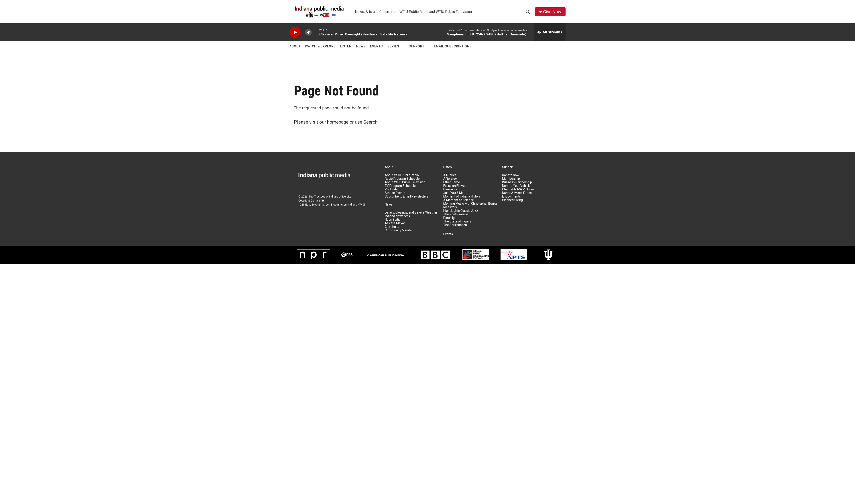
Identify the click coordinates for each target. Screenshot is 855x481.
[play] (295, 32)
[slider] (315, 32)
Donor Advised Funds (517, 193)
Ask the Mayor (395, 223)
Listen (346, 46)
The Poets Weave (455, 214)
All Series (449, 175)
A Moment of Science (458, 200)
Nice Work (450, 207)
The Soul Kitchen (455, 225)
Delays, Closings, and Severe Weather (411, 212)
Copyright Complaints (311, 200)
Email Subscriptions (453, 46)
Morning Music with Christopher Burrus (470, 203)
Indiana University (340, 196)
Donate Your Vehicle (516, 186)
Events (376, 46)
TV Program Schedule (400, 186)
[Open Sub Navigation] (402, 46)
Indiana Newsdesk (397, 216)
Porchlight (450, 218)
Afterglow (450, 178)
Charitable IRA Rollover (518, 189)
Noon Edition (393, 219)
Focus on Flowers (455, 186)
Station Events (395, 193)
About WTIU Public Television (405, 182)
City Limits (392, 226)
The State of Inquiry (457, 221)
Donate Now (510, 175)
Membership (511, 178)
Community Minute (398, 230)
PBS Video (392, 189)
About (295, 46)
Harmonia (450, 189)
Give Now (552, 11)
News (361, 46)
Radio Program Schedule (402, 178)
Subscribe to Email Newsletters (406, 196)
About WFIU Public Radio (402, 175)
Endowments (511, 196)
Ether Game (451, 182)
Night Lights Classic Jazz (460, 210)
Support (416, 46)
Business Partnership (517, 182)
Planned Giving (512, 200)
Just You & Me (453, 193)
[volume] (308, 32)
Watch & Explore (320, 46)
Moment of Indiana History (461, 196)
